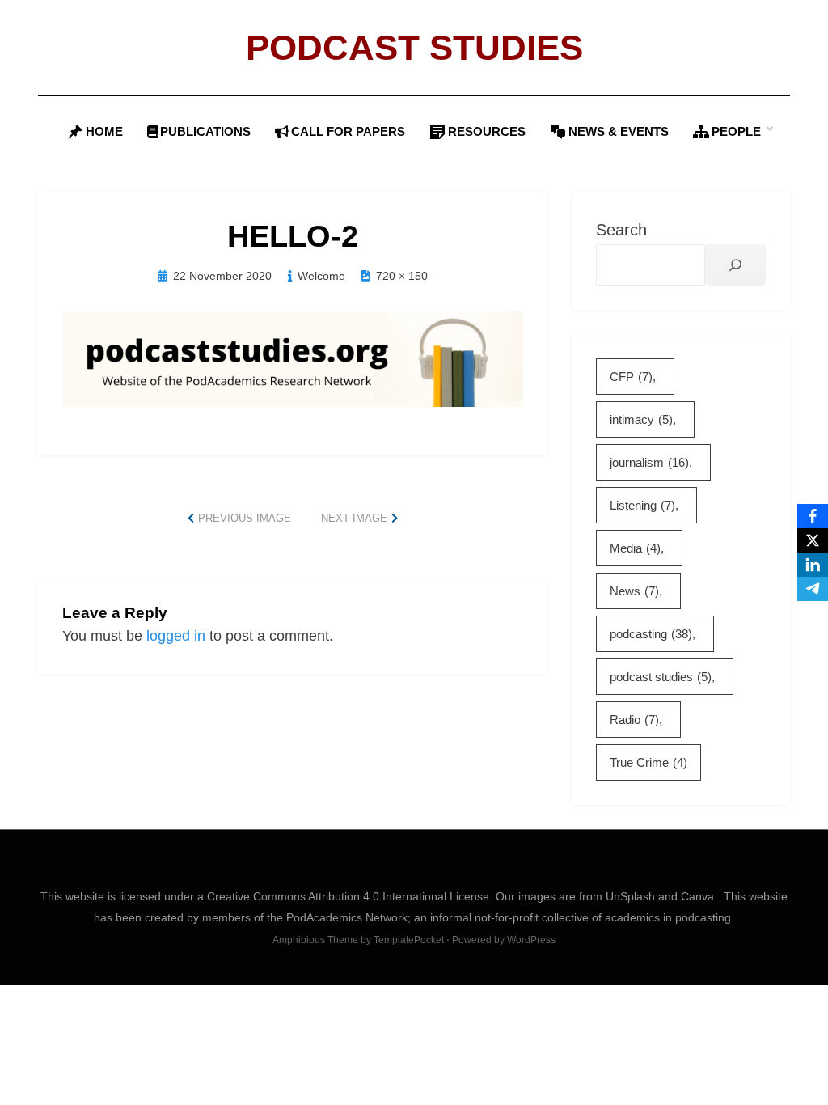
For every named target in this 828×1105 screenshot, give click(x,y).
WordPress (531, 940)
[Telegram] (812, 589)
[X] (812, 540)
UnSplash (632, 896)
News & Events (618, 131)
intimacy (641, 419)
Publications (205, 131)
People (736, 131)
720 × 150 (402, 275)
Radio (634, 719)
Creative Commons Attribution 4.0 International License (348, 896)
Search (621, 230)
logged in (175, 636)
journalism (649, 462)
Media (635, 548)
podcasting (651, 634)
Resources (487, 131)
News (634, 591)
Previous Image (244, 518)
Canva (699, 896)
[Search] (735, 265)
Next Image (354, 518)
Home (104, 131)
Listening (642, 505)
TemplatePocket (409, 940)
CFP (631, 376)
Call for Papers (348, 131)
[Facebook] (812, 516)
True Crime (648, 762)
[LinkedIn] (812, 564)
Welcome (321, 275)
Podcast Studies (414, 47)
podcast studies (661, 677)
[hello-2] (292, 358)
